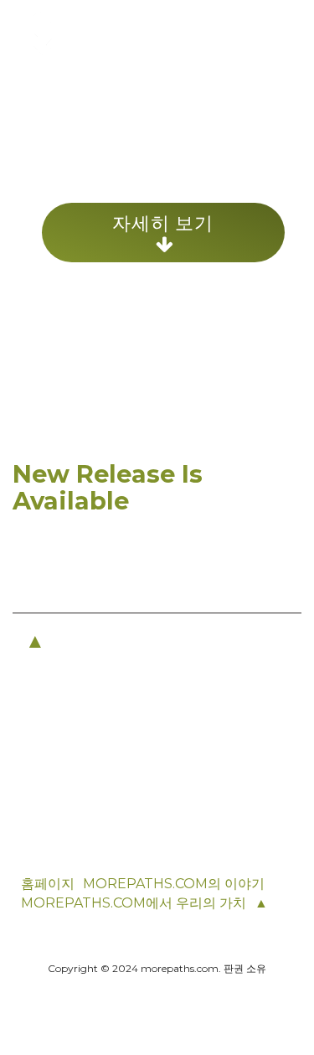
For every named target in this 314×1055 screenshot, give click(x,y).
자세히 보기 (163, 223)
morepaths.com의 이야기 (174, 884)
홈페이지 (48, 884)
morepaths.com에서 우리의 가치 (133, 903)
